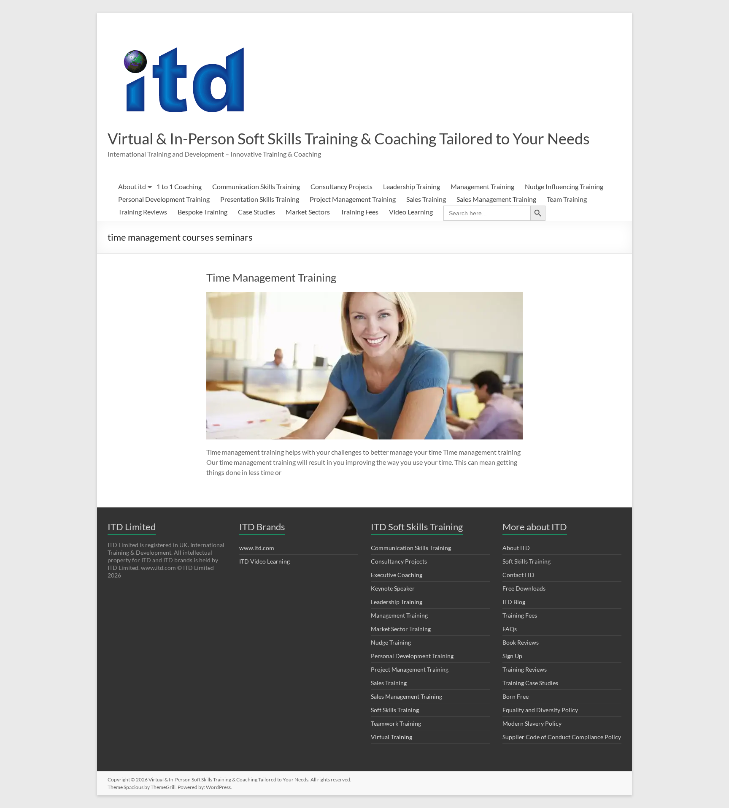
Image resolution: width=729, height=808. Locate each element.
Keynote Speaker (393, 588)
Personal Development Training (164, 199)
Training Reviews (142, 212)
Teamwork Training (396, 723)
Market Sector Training (401, 628)
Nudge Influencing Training (564, 186)
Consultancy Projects (341, 186)
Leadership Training (411, 186)
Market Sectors (308, 212)
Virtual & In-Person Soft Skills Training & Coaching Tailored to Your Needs (349, 138)
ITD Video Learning (264, 561)
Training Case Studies (530, 682)
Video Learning (411, 212)
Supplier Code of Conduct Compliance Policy (561, 736)
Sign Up (512, 655)
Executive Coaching (396, 574)
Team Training (567, 199)
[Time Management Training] (364, 296)
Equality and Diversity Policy (540, 709)
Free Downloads (523, 588)
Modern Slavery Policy (532, 723)
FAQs (509, 628)
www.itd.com (256, 547)
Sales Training (426, 199)
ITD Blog (513, 601)
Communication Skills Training (256, 186)
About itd (132, 186)
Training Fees (359, 212)
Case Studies (256, 212)
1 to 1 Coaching (179, 186)
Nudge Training (391, 642)
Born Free (515, 696)
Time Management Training (271, 277)
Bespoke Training (202, 212)
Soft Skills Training (395, 709)
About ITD (516, 547)
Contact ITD (518, 574)
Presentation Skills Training (259, 199)
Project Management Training (353, 199)
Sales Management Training (496, 199)
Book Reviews (520, 642)
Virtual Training (391, 736)
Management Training (482, 186)
